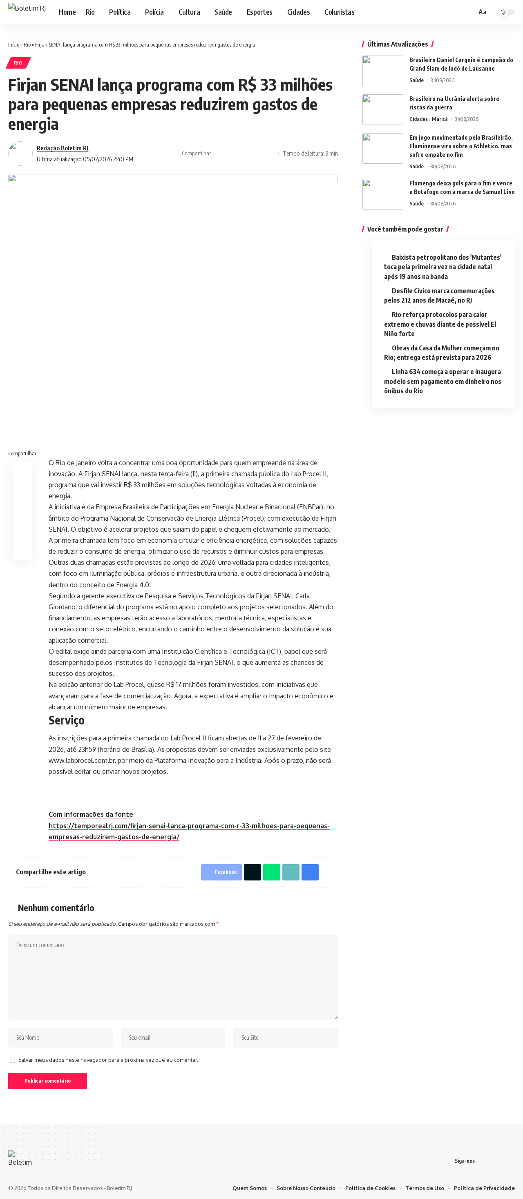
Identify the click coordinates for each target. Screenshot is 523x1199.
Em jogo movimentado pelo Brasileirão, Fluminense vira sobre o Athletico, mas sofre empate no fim (461, 146)
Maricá (440, 119)
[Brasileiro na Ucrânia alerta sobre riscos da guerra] (382, 109)
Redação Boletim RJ (62, 148)
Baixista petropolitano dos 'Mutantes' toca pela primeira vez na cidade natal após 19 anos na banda (442, 266)
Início (13, 44)
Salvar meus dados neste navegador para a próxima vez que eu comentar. (108, 1059)
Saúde (416, 80)
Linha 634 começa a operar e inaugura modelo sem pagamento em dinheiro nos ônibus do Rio (442, 381)
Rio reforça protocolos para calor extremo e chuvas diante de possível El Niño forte (440, 323)
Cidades (418, 119)
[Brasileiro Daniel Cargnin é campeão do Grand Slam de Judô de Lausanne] (382, 71)
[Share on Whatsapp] (271, 872)
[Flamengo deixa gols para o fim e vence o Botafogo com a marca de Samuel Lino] (382, 194)
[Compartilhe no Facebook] (219, 153)
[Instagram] (444, 12)
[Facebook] (435, 12)
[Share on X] (232, 153)
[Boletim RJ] (27, 12)
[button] (469, 12)
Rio (27, 44)
